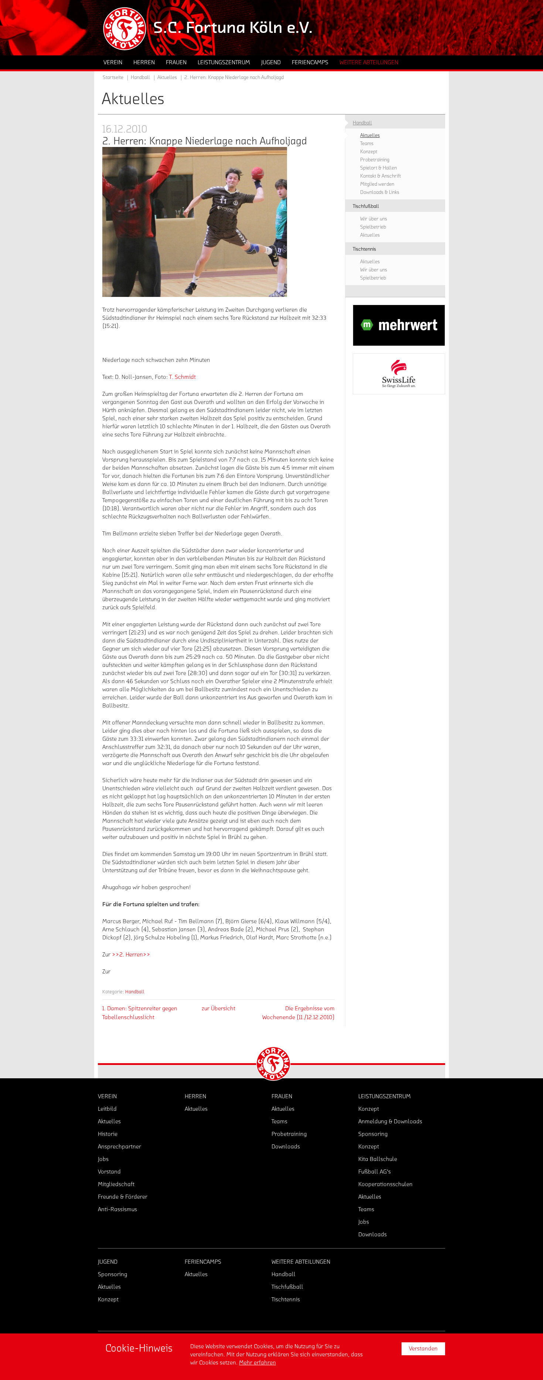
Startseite (113, 77)
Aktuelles (167, 77)
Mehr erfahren (257, 1363)
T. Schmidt (182, 377)
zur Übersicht (218, 1008)
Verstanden (423, 1349)
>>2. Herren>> (131, 955)
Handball (134, 991)
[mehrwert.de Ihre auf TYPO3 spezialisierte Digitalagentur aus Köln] (399, 325)
